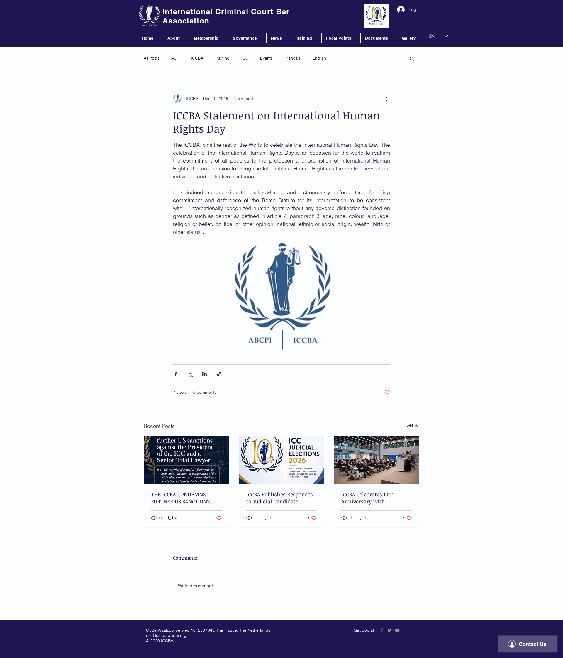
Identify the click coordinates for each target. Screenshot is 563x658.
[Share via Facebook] (176, 374)
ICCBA (197, 58)
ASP (175, 58)
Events (266, 58)
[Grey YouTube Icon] (397, 630)
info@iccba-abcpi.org (166, 635)
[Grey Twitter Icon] (389, 630)
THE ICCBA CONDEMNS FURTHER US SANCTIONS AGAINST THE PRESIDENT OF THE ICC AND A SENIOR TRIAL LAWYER (186, 498)
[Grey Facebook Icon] (382, 630)
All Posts (152, 58)
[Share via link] (219, 374)
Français (292, 58)
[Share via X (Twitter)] (190, 374)
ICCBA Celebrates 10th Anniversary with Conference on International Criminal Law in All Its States (375, 498)
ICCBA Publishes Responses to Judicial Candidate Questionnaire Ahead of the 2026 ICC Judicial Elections (280, 498)
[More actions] (386, 98)
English (319, 58)
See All (412, 425)
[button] (412, 58)
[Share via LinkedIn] (204, 374)
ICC (244, 58)
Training (222, 58)
